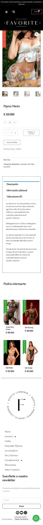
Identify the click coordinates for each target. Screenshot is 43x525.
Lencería (23, 164)
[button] (13, 11)
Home (8, 432)
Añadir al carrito (31, 133)
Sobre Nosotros (12, 470)
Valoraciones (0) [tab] (14, 197)
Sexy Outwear (11, 455)
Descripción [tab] (12, 184)
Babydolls (15, 164)
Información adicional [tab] (17, 190)
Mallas (8, 441)
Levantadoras (11, 451)
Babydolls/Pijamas (13, 446)
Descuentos (10, 465)
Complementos (12, 460)
